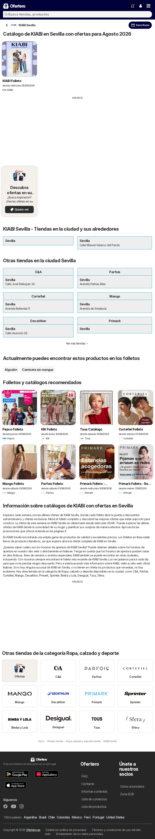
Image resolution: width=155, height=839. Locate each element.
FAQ (84, 776)
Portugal (98, 817)
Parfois (144, 571)
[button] (140, 6)
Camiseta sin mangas (37, 370)
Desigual (83, 575)
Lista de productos (94, 807)
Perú (87, 817)
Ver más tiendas (75, 343)
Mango (19, 575)
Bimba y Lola (68, 575)
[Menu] (148, 6)
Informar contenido (94, 791)
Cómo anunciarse (132, 786)
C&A (135, 571)
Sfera (100, 575)
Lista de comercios (94, 799)
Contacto (87, 784)
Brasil (42, 817)
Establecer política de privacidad (66, 830)
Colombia (63, 817)
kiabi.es (68, 551)
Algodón (11, 370)
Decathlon (31, 575)
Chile (51, 817)
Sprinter (54, 575)
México (77, 817)
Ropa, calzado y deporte (77, 571)
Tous (93, 575)
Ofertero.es (33, 830)
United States (115, 817)
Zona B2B (127, 794)
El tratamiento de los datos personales (79, 834)
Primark (43, 575)
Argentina (30, 817)
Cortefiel (8, 575)
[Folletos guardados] (132, 6)
